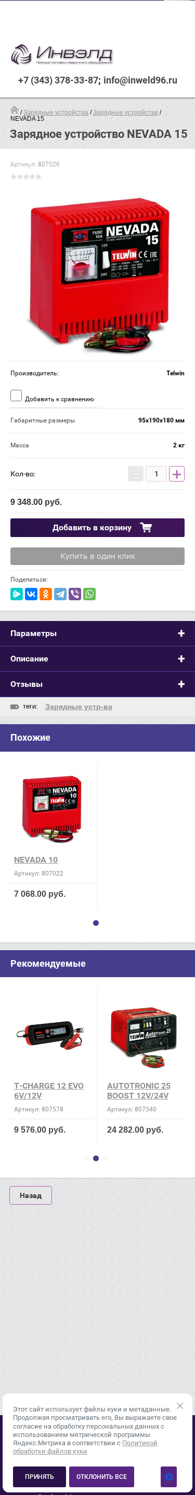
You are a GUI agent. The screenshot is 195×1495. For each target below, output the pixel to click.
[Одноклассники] (46, 594)
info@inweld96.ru (140, 80)
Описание (29, 659)
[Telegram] (60, 594)
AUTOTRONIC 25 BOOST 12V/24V (139, 1091)
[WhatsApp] (89, 594)
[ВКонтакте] (31, 594)
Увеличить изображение (97, 274)
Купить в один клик (97, 556)
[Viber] (75, 594)
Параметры (33, 633)
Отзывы (26, 684)
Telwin (175, 373)
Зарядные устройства (55, 112)
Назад (31, 1195)
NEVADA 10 (36, 860)
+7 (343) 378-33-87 (58, 80)
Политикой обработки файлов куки (85, 1447)
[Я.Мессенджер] (16, 594)
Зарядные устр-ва (78, 706)
